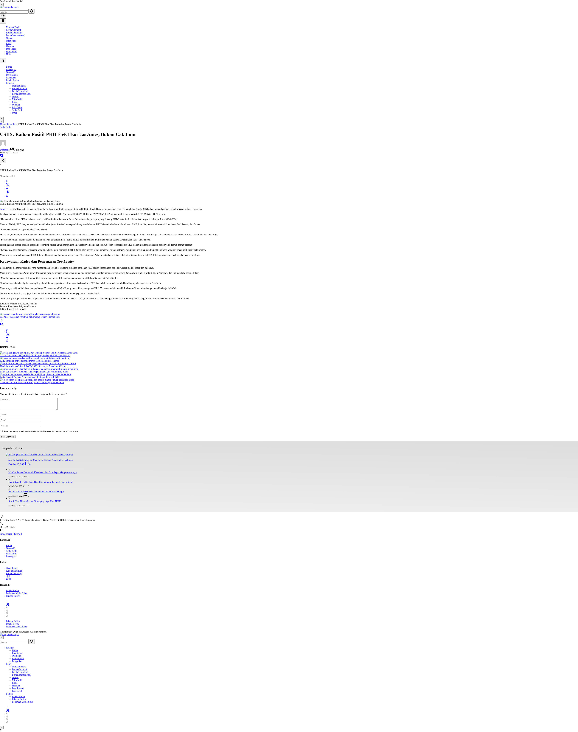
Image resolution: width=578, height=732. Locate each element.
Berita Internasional (15, 35)
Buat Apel (17, 691)
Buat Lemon (18, 688)
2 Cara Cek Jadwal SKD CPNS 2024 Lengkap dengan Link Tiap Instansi (35, 355)
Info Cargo (11, 49)
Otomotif (10, 548)
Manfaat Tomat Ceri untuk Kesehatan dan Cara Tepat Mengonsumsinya (42, 472)
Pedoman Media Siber (16, 593)
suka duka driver (14, 570)
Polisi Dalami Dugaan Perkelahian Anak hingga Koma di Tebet (30, 377)
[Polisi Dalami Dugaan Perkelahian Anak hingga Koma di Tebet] (30, 374)
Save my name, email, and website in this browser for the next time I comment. (41, 431)
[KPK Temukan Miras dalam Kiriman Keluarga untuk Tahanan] (29, 358)
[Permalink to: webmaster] (3, 145)
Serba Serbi (11, 51)
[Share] (3, 160)
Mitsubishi (11, 40)
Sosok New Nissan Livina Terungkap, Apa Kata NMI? (34, 501)
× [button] (1, 637)
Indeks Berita (12, 590)
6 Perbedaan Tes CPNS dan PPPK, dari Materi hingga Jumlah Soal (32, 382)
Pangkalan (17, 661)
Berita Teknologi (14, 32)
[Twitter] (8, 186)
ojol (8, 576)
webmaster (5, 150)
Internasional (18, 658)
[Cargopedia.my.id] (9, 7)
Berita (9, 545)
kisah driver (11, 568)
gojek (8, 579)
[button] (31, 11)
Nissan (9, 38)
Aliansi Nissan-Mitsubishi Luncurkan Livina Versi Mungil (36, 491)
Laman (9, 693)
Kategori (10, 647)
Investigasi (11, 556)
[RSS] (7, 616)
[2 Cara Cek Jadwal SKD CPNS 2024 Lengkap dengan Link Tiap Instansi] (33, 352)
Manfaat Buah (13, 27)
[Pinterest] (7, 608)
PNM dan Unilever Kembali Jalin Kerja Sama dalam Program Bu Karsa (34, 371)
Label (8, 664)
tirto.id (3, 209)
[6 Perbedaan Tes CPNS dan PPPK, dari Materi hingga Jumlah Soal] (31, 379)
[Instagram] (7, 613)
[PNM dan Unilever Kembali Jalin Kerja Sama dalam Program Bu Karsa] (33, 369)
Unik (8, 54)
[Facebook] (7, 181)
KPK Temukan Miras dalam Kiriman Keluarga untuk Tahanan (29, 361)
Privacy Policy (13, 596)
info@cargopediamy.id (11, 534)
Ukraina (10, 46)
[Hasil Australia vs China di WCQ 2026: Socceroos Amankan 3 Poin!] (32, 363)
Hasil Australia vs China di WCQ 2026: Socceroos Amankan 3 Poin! (32, 366)
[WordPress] (7, 610)
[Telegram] (7, 189)
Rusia (8, 43)
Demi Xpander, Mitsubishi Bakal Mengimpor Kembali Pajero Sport (40, 482)
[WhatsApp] (7, 196)
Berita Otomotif (13, 30)
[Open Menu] (3, 21)
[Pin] (8, 193)
